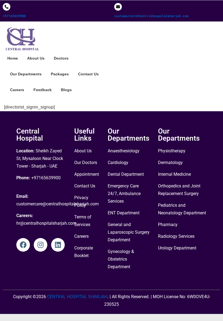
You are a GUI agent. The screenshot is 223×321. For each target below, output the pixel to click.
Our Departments (26, 74)
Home (12, 58)
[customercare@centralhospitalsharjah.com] (118, 7)
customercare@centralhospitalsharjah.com (151, 16)
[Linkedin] (58, 245)
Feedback (42, 90)
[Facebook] (23, 245)
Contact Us (88, 74)
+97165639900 (14, 16)
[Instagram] (40, 245)
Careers (17, 90)
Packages (60, 74)
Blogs (66, 90)
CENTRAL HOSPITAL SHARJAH (76, 296)
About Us (36, 58)
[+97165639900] (6, 7)
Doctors (61, 58)
